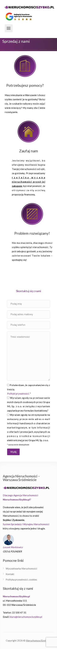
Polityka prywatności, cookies (21, 579)
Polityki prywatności (18, 393)
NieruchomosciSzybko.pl (38, 640)
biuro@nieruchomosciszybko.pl (26, 616)
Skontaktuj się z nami (28, 291)
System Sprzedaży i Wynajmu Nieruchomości (26, 524)
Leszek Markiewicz (13, 547)
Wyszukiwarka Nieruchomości (21, 568)
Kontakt (10, 574)
